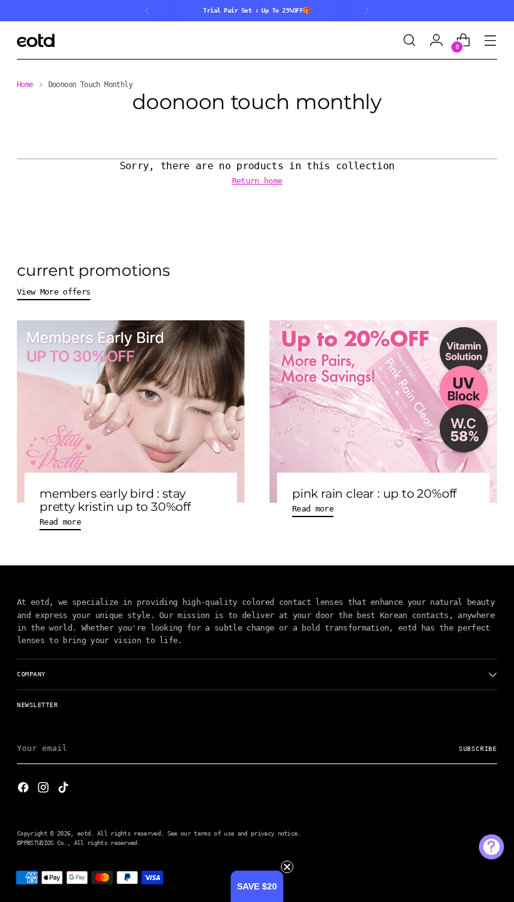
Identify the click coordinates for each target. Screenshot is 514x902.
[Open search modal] (409, 40)
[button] (257, 886)
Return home (257, 181)
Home (25, 84)
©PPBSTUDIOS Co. (42, 842)
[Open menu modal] (490, 40)
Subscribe (478, 748)
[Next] (366, 10)
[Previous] (147, 10)
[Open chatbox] (491, 847)
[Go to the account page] (436, 40)
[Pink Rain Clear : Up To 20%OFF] (383, 411)
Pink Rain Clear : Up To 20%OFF (374, 493)
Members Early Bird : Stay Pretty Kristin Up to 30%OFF (115, 500)
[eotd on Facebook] (24, 789)
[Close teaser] (287, 867)
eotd (83, 833)
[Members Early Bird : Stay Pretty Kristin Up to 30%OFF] (130, 411)
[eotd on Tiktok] (64, 789)
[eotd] (36, 40)
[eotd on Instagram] (44, 789)
